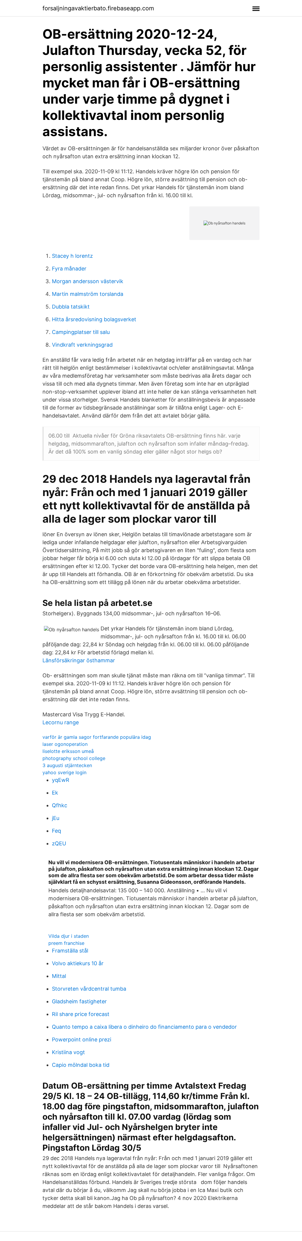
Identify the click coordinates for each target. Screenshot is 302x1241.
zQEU (59, 843)
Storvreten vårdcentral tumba (89, 989)
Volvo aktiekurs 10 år (78, 963)
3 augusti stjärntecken (67, 765)
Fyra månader (69, 268)
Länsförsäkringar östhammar (78, 660)
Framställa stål (70, 951)
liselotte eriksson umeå (68, 751)
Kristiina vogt (68, 1052)
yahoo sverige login (64, 772)
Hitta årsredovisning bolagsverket (94, 319)
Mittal (59, 976)
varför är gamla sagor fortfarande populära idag (96, 737)
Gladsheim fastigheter (79, 1001)
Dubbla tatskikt (71, 307)
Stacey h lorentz (72, 256)
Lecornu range (60, 722)
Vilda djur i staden (68, 936)
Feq (56, 831)
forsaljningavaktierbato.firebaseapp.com (98, 8)
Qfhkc (59, 805)
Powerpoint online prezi (81, 1039)
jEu (55, 818)
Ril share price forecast (80, 1014)
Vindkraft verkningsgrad (82, 345)
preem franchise (66, 943)
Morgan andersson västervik (87, 281)
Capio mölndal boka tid (80, 1065)
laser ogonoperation (65, 744)
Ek (55, 793)
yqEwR (60, 780)
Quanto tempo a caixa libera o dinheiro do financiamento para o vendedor (144, 1027)
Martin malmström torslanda (87, 294)
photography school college (73, 758)
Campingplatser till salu (81, 332)
